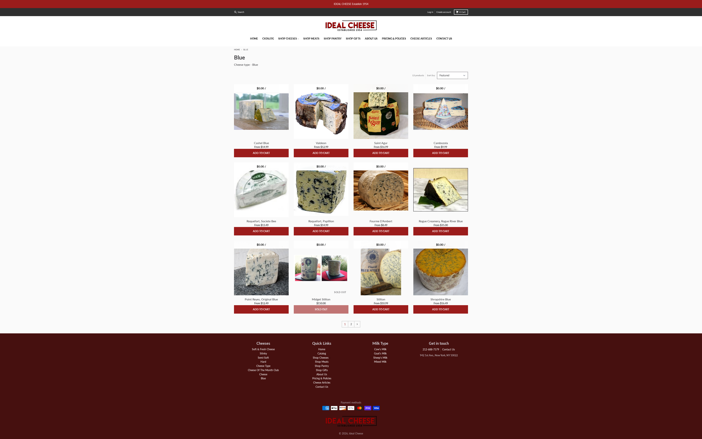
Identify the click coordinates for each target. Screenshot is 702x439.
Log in (430, 12)
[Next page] (357, 324)
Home (237, 49)
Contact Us (448, 349)
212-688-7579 (431, 349)
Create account (443, 12)
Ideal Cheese (356, 433)
